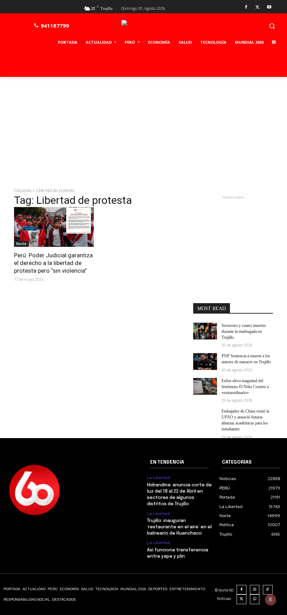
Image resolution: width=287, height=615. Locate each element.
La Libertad (158, 477)
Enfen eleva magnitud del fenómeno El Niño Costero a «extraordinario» (245, 386)
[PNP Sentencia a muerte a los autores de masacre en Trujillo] (205, 361)
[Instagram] (255, 590)
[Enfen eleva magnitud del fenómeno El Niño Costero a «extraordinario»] (205, 386)
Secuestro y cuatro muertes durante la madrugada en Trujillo (244, 331)
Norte (21, 243)
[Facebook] (246, 7)
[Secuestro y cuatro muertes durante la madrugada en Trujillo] (205, 331)
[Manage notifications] (270, 599)
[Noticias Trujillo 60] (159, 27)
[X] (257, 7)
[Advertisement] (143, 129)
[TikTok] (268, 590)
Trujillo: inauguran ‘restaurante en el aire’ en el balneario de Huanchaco (179, 527)
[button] (272, 25)
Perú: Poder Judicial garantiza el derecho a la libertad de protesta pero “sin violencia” (53, 263)
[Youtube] (269, 7)
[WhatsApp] (255, 599)
